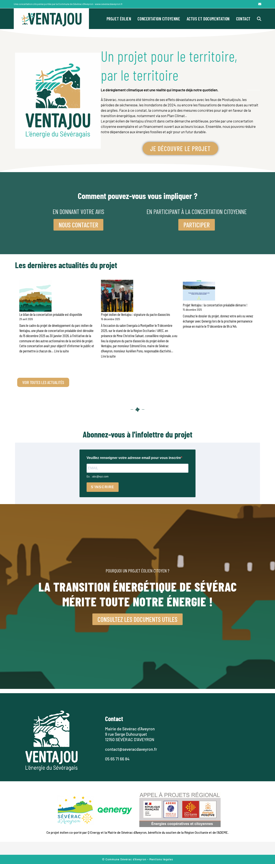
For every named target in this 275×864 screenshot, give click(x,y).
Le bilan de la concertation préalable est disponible (50, 314)
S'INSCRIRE (102, 487)
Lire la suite (61, 351)
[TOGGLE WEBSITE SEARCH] (259, 18)
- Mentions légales (160, 859)
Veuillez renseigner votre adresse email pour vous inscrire (134, 458)
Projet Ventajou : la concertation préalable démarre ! (215, 305)
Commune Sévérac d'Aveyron (126, 859)
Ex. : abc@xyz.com (97, 476)
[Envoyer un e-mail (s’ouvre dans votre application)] (259, 4)
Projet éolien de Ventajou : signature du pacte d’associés (135, 314)
